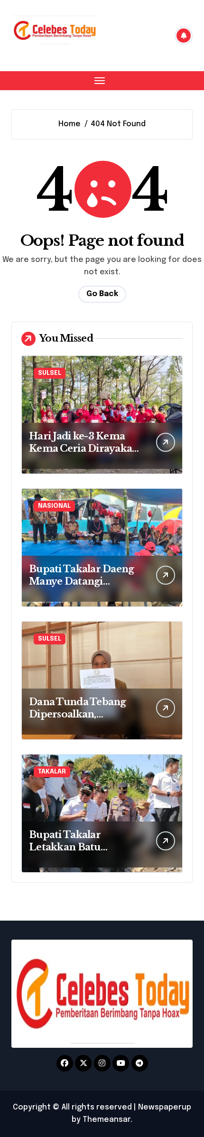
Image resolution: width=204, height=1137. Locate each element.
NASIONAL (54, 506)
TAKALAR (52, 772)
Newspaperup (164, 1107)
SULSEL (49, 373)
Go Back (102, 294)
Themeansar (106, 1120)
